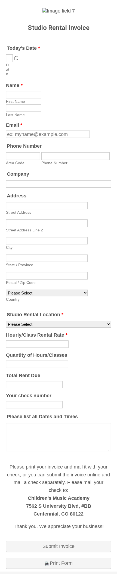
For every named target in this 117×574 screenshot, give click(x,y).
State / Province (19, 265)
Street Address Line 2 (24, 230)
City (9, 247)
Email (14, 125)
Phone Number (24, 146)
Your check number (28, 395)
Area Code (15, 163)
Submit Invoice (58, 546)
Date (7, 69)
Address (16, 195)
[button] (16, 58)
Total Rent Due (23, 375)
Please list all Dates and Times (42, 416)
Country (13, 299)
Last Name (15, 115)
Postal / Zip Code (21, 282)
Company (18, 174)
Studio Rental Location (35, 314)
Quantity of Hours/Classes (36, 355)
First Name (15, 101)
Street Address (18, 212)
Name (14, 85)
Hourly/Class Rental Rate (36, 335)
